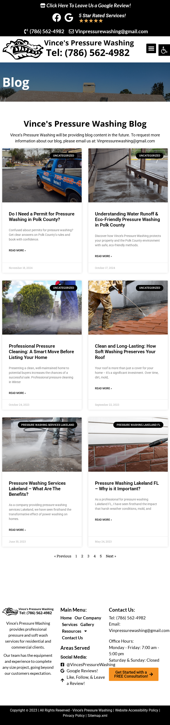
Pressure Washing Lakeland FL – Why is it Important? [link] (127, 486)
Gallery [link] (87, 624)
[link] (164, 50)
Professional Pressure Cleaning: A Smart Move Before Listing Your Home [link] (41, 351)
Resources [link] (71, 631)
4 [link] (95, 556)
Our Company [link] (88, 617)
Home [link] (66, 617)
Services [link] (69, 624)
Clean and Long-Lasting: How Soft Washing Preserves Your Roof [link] (125, 351)
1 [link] (76, 556)
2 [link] (82, 556)
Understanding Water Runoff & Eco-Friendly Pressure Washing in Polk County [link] (127, 219)
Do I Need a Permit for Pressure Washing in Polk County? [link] (41, 216)
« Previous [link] (62, 556)
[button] (151, 48)
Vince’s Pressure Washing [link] (32, 135)
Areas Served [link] (75, 648)
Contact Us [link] (72, 637)
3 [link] (88, 556)
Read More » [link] (17, 250)
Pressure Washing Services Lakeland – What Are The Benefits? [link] (37, 489)
